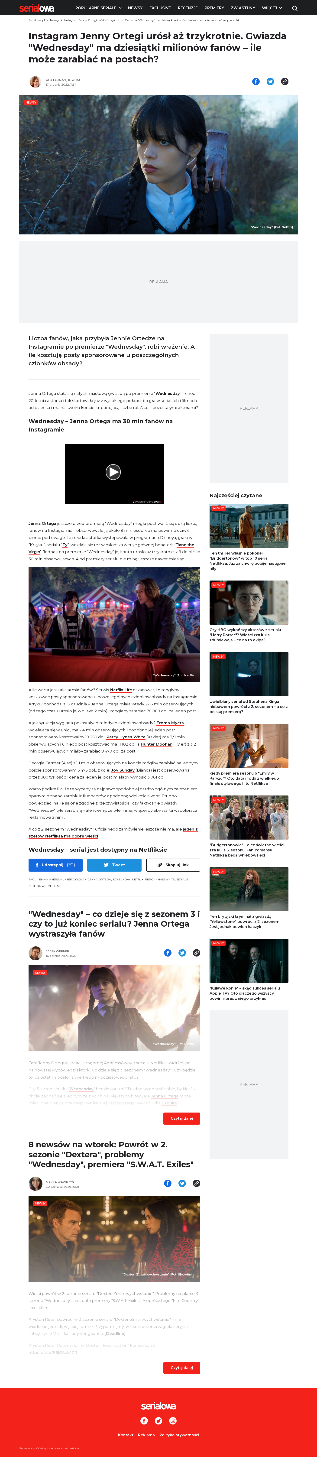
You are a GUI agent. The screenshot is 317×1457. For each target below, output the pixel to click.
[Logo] (36, 8)
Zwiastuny (243, 8)
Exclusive (160, 8)
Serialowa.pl (37, 20)
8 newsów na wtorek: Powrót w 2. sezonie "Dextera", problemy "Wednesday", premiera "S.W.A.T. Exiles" (111, 1154)
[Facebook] (144, 1421)
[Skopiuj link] (284, 82)
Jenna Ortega (42, 523)
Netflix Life (121, 690)
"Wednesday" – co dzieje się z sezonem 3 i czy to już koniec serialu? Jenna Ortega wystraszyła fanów (114, 924)
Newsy (135, 8)
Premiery (214, 8)
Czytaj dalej (182, 1118)
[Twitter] (158, 1421)
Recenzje (188, 8)
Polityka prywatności (179, 1435)
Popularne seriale (95, 8)
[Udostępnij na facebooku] (256, 82)
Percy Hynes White (126, 737)
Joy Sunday (123, 770)
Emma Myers (170, 722)
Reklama (146, 1435)
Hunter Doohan (156, 744)
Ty (65, 544)
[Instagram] (173, 1421)
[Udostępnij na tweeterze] (270, 82)
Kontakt (125, 1435)
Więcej (269, 8)
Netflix (137, 879)
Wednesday (167, 393)
